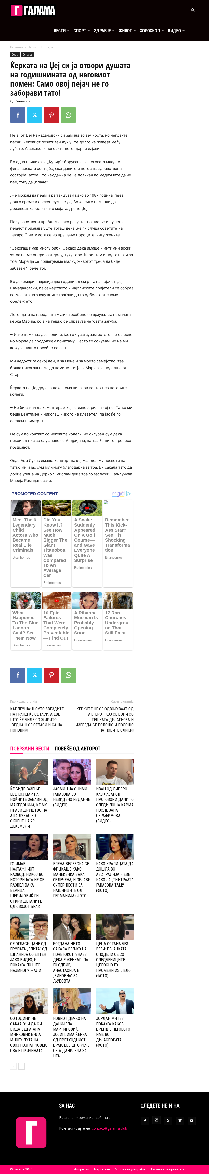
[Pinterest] (51, 115)
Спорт (80, 30)
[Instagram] (156, 1120)
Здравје (102, 30)
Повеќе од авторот (77, 748)
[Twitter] (34, 115)
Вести (60, 30)
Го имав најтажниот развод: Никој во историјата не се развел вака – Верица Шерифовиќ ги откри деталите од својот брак (27, 885)
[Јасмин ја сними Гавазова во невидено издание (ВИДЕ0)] (71, 772)
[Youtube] (192, 1121)
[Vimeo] (180, 1121)
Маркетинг (102, 1169)
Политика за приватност (168, 1169)
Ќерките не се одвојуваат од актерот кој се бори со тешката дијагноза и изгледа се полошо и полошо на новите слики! (104, 720)
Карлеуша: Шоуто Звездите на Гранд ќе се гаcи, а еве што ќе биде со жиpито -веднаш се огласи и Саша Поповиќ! (37, 720)
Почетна (16, 47)
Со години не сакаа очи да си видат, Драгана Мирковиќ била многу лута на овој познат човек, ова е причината (28, 1034)
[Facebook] (17, 115)
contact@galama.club (109, 1128)
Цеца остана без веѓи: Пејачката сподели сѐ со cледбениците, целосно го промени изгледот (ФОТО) (114, 959)
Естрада (27, 54)
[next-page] (21, 1066)
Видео (174, 30)
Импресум (81, 1169)
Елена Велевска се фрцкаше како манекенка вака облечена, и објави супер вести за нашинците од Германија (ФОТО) (71, 879)
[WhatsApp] (68, 115)
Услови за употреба (130, 1169)
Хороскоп (150, 30)
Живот (125, 30)
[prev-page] (13, 1066)
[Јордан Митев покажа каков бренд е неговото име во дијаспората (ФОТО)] (115, 1001)
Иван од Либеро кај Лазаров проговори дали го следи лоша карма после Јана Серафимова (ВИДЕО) (115, 804)
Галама (21, 101)
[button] (193, 10)
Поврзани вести (29, 748)
